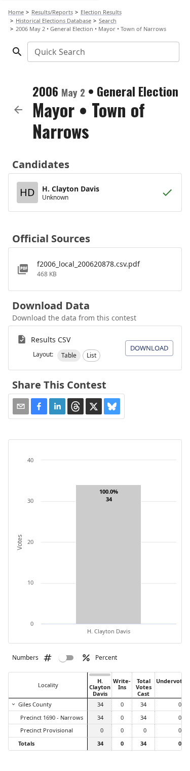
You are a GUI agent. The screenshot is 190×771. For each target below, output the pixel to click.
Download (149, 347)
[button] (69, 355)
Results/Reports (52, 12)
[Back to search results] (18, 110)
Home (16, 12)
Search (108, 20)
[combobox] (102, 52)
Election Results (101, 12)
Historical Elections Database (53, 20)
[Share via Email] (21, 406)
